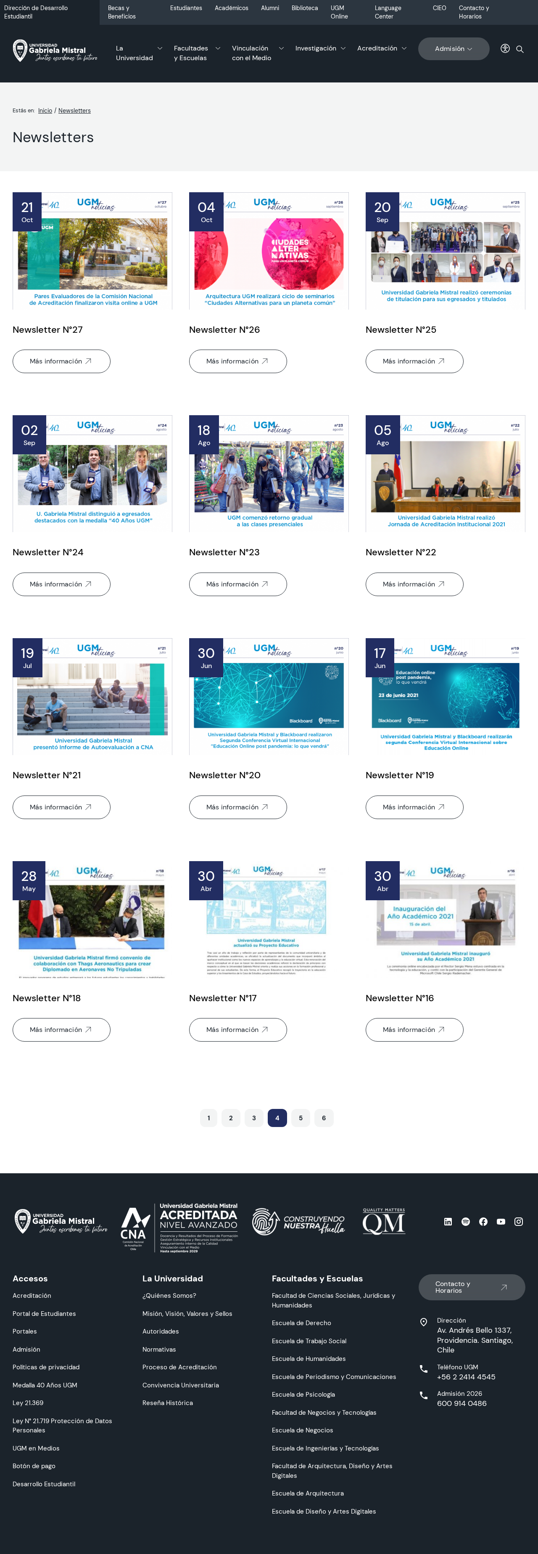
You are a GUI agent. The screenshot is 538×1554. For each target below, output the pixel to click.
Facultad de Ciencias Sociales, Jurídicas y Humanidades (333, 1300)
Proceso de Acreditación (179, 1367)
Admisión (450, 49)
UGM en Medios (36, 1448)
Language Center (388, 12)
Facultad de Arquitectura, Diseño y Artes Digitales (332, 1471)
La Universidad (134, 52)
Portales (25, 1331)
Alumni (270, 8)
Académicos (231, 8)
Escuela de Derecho (301, 1323)
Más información (56, 361)
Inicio (45, 111)
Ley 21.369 (28, 1403)
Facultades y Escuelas (191, 52)
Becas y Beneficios (122, 12)
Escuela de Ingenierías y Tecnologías (325, 1448)
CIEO (439, 8)
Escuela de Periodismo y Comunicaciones (334, 1377)
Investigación (315, 48)
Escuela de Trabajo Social (309, 1341)
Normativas (159, 1349)
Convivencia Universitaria (180, 1385)
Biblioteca (305, 8)
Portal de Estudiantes (44, 1314)
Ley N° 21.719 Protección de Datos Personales (62, 1426)
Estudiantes (186, 8)
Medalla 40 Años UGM (45, 1385)
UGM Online (339, 12)
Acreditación (377, 48)
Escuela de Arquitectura (308, 1493)
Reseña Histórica (167, 1403)
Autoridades (160, 1331)
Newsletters (74, 111)
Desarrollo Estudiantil (44, 1484)
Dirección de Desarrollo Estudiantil (36, 12)
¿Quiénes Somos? (169, 1295)
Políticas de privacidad (46, 1367)
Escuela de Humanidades (309, 1359)
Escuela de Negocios (302, 1430)
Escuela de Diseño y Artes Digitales (324, 1511)
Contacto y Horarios (474, 12)
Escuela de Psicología (303, 1394)
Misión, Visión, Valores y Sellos (187, 1314)
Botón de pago (34, 1466)
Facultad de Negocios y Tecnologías (324, 1412)
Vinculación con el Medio (251, 52)
